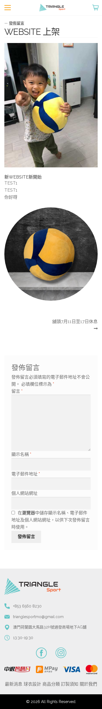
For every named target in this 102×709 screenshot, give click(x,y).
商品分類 (51, 684)
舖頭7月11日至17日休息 (75, 325)
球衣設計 (32, 684)
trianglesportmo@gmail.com (38, 617)
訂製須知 (69, 684)
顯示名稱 (21, 454)
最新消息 (13, 684)
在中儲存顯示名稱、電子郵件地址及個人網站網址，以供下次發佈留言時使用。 (50, 520)
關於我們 (88, 684)
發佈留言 (16, 23)
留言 (17, 391)
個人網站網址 (24, 493)
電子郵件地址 (25, 474)
